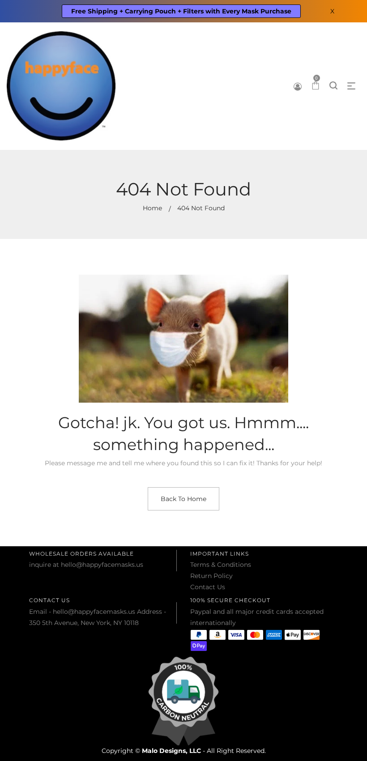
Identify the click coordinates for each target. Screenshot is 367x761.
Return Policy (211, 576)
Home (152, 208)
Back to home (183, 499)
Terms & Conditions (220, 565)
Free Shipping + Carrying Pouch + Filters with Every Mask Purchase (181, 11)
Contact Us (207, 587)
